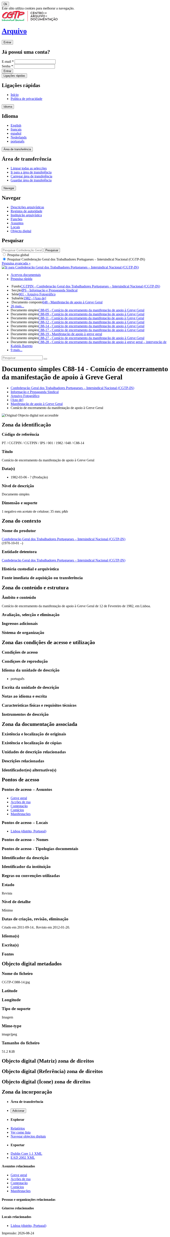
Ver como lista (21, 1132)
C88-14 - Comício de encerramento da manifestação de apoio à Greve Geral (91, 326)
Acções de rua (21, 802)
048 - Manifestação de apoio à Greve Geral (72, 302)
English (16, 125)
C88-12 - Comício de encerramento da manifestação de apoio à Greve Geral (91, 322)
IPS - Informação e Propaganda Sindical (49, 290)
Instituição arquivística (26, 215)
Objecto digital (21, 231)
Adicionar (18, 1110)
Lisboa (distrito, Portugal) (28, 831)
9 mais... (16, 350)
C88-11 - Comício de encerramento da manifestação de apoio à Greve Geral (91, 318)
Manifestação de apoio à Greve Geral (37, 404)
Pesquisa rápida (21, 279)
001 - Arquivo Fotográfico (37, 294)
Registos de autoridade (26, 211)
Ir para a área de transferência (31, 172)
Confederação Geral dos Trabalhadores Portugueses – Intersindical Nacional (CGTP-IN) (72, 388)
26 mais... (17, 306)
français (16, 129)
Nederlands (19, 137)
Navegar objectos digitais (28, 1136)
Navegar (9, 188)
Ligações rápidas (14, 75)
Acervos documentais (26, 275)
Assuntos (17, 223)
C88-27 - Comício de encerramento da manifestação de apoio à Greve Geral (91, 338)
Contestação (19, 806)
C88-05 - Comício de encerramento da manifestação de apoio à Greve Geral (91, 310)
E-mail (8, 61)
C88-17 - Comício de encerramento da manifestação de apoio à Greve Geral (91, 330)
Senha (7, 66)
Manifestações (21, 814)
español (16, 133)
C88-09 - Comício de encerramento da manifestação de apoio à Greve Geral (91, 314)
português (17, 141)
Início (15, 95)
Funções (16, 219)
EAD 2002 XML (23, 1157)
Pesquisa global (17, 255)
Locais (15, 227)
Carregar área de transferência (31, 176)
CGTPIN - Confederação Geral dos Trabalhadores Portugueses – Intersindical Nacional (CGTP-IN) (90, 286)
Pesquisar (75, 259)
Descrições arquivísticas (27, 207)
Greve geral (19, 798)
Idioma (8, 106)
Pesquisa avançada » (16, 263)
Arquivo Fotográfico (25, 396)
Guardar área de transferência (31, 180)
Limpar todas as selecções (29, 168)
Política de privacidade (26, 99)
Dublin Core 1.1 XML (26, 1153)
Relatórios (18, 1128)
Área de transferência (17, 149)
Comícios (17, 810)
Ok (5, 4)
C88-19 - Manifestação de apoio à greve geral (70, 334)
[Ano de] (17, 400)
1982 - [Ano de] (34, 298)
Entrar (7, 42)
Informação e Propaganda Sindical (35, 392)
